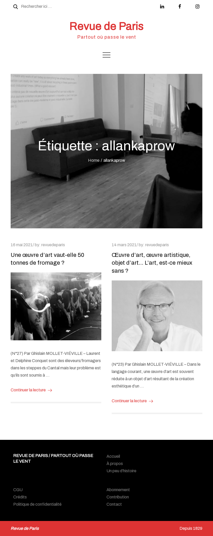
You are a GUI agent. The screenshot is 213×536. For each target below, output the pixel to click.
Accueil (113, 456)
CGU (18, 490)
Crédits (20, 497)
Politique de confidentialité (37, 504)
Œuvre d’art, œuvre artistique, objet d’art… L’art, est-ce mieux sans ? (152, 263)
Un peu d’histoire (121, 471)
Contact (114, 504)
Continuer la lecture (28, 390)
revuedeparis (53, 245)
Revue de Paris (106, 26)
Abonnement (118, 490)
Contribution (117, 497)
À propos (114, 463)
